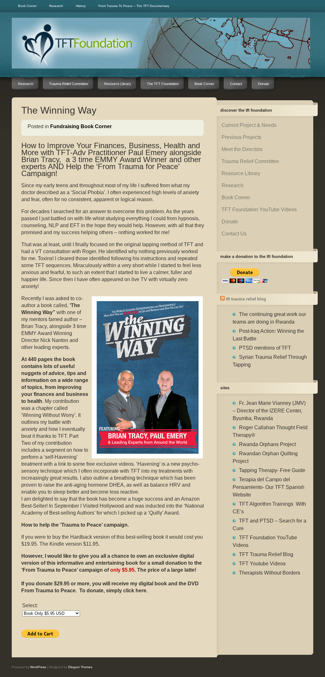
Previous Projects (241, 137)
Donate (230, 221)
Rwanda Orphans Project (267, 444)
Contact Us (234, 233)
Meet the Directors (242, 149)
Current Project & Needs (249, 125)
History (81, 6)
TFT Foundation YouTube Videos (259, 209)
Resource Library (241, 173)
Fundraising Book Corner (81, 126)
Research (56, 6)
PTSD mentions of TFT (265, 348)
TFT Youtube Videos (262, 563)
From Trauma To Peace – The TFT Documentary (133, 6)
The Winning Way (58, 110)
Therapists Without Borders (269, 572)
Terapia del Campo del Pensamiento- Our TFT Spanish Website (268, 487)
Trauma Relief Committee (250, 161)
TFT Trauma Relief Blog (246, 299)
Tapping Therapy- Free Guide (272, 470)
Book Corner (27, 6)
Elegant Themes (80, 667)
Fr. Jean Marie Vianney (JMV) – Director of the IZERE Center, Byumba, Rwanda (269, 410)
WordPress (38, 667)
